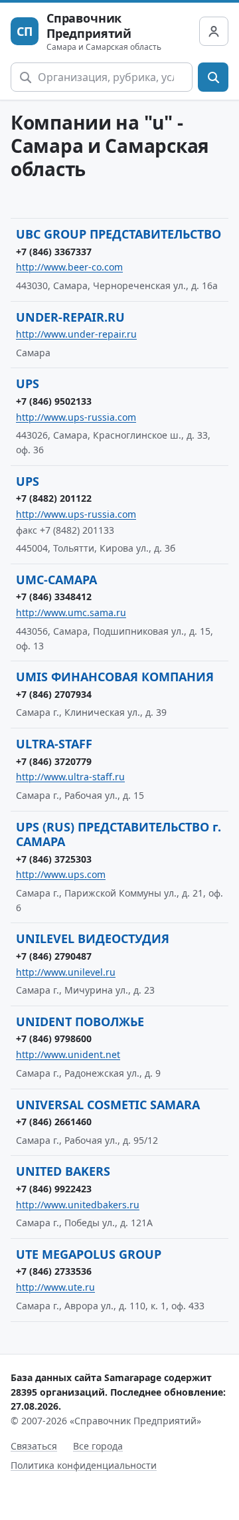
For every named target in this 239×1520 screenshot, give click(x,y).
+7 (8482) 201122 (54, 498)
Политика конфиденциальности (84, 1465)
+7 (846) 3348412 (54, 596)
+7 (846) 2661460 (54, 1121)
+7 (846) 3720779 (54, 761)
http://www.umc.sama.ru (71, 612)
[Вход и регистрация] (213, 31)
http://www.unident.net (68, 1054)
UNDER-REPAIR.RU (70, 317)
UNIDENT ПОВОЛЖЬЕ (80, 1022)
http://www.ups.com (61, 874)
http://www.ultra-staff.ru (70, 776)
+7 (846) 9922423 (54, 1188)
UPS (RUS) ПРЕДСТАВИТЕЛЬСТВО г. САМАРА (118, 834)
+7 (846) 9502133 (54, 401)
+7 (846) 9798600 (54, 1038)
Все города (98, 1446)
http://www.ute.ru (55, 1287)
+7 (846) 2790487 (54, 956)
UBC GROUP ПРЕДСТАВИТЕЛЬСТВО (118, 234)
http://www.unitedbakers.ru (77, 1204)
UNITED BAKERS (63, 1171)
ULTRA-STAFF (54, 744)
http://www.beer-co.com (69, 267)
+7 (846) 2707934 (54, 694)
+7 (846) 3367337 (54, 251)
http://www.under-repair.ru (76, 334)
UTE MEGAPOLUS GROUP (88, 1254)
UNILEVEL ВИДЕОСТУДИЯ (92, 938)
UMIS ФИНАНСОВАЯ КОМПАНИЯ (115, 677)
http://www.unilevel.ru (66, 972)
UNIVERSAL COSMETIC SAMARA (108, 1105)
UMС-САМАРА (56, 580)
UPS (27, 383)
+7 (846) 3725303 (54, 859)
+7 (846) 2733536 (54, 1271)
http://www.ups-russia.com (76, 417)
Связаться (34, 1446)
